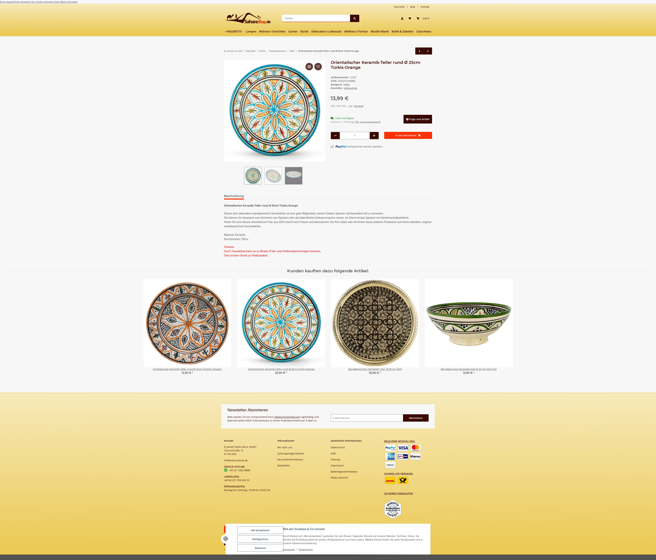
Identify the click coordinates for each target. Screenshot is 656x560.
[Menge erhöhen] (374, 135)
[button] (402, 18)
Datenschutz (306, 549)
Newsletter (283, 465)
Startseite (399, 6)
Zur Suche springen (42, 1)
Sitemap (335, 459)
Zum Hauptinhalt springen (15, 1)
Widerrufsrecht (339, 477)
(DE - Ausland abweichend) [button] (367, 121)
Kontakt (425, 6)
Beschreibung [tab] (234, 196)
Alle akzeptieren (260, 530)
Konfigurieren (260, 539)
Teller (346, 84)
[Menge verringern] (335, 135)
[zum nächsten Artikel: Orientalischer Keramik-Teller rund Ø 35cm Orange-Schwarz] (419, 50)
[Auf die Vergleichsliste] (309, 66)
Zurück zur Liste (234, 50)
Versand (358, 106)
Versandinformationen (290, 459)
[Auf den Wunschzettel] (318, 66)
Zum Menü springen (66, 1)
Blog (412, 6)
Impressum (289, 549)
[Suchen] (354, 18)
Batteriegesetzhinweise (344, 471)
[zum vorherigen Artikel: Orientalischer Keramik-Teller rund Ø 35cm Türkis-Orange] (428, 50)
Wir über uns (284, 447)
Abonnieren (416, 418)
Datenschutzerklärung (287, 417)
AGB (333, 453)
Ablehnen (260, 548)
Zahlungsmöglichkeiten (290, 453)
